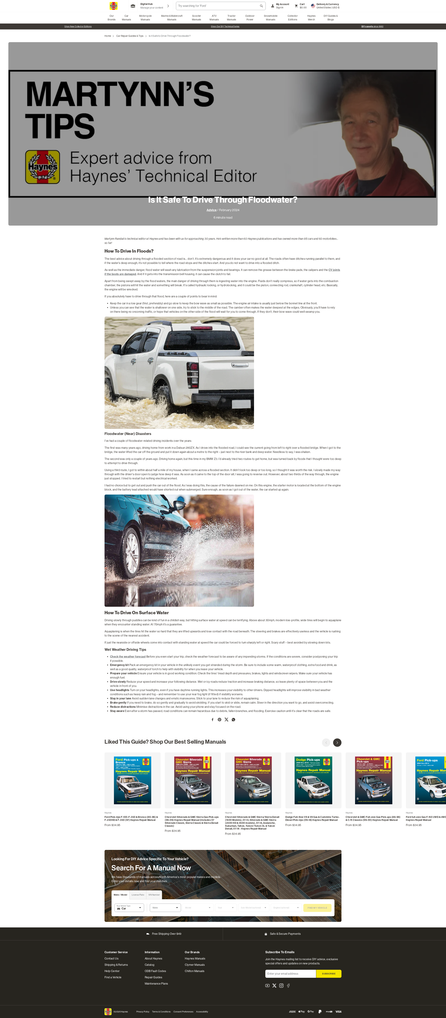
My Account (282, 4)
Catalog (150, 964)
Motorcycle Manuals (145, 17)
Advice (212, 210)
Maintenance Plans (156, 983)
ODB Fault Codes (155, 971)
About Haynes (153, 958)
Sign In (279, 7)
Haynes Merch (311, 17)
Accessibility (202, 1012)
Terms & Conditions (161, 1012)
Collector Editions (293, 17)
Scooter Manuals (196, 17)
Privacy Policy (142, 1012)
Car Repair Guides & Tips (130, 35)
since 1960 (78, 26)
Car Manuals (126, 17)
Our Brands (112, 17)
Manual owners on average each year (225, 26)
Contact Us (111, 958)
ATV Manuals (214, 17)
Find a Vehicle (113, 977)
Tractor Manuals (231, 17)
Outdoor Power (250, 17)
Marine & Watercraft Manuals (172, 17)
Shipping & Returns (116, 964)
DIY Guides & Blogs (331, 17)
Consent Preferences (184, 1012)
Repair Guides (153, 977)
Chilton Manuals (194, 971)
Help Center (112, 971)
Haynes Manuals (195, 958)
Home (108, 35)
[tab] (121, 894)
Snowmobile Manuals (271, 17)
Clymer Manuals (195, 964)
